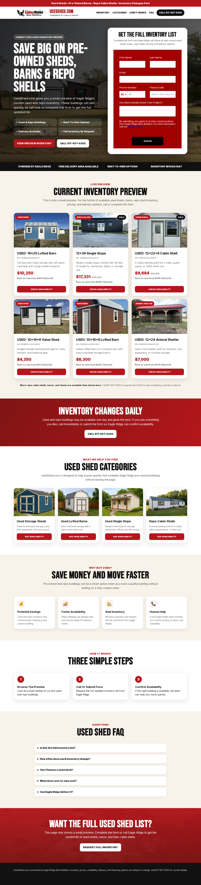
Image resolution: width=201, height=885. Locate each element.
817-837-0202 (114, 385)
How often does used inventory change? (65, 758)
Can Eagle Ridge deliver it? (56, 791)
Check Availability (41, 289)
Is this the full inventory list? (57, 747)
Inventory (102, 12)
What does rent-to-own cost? (58, 780)
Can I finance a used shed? (56, 769)
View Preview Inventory (34, 143)
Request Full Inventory (100, 847)
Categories (119, 12)
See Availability (34, 536)
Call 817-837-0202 (170, 12)
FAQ (151, 12)
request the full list (133, 385)
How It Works (138, 12)
